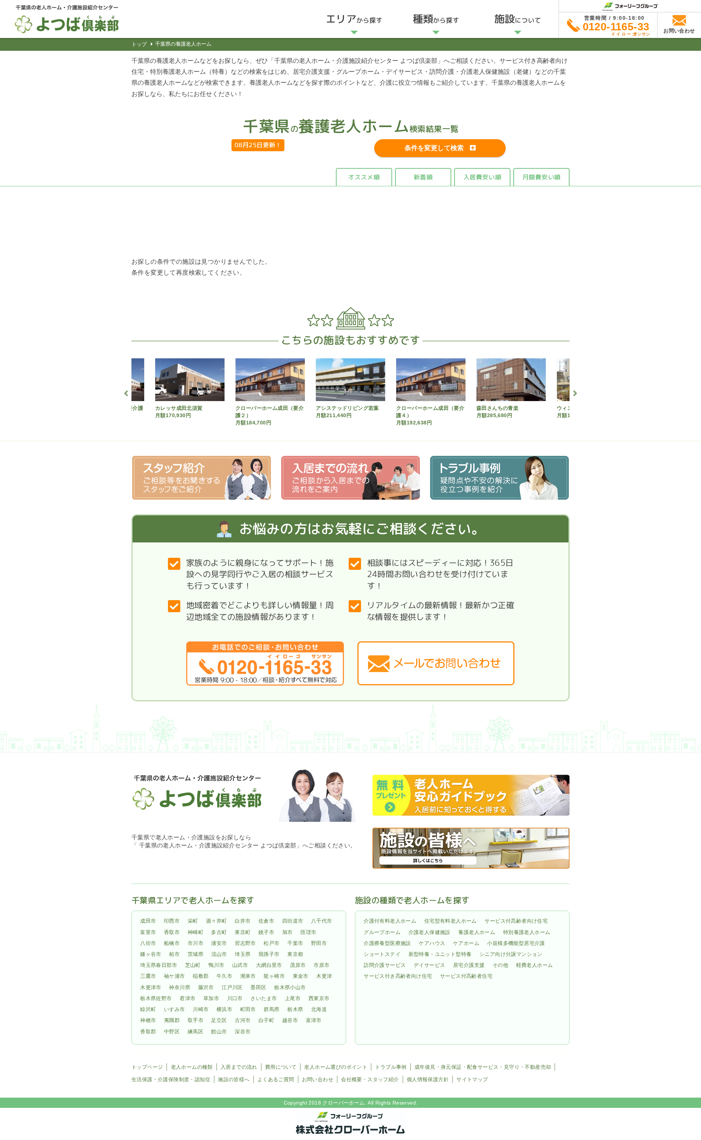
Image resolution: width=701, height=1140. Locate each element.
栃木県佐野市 (156, 998)
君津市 (187, 998)
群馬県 (271, 1009)
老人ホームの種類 (192, 1067)
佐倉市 (266, 921)
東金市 (301, 976)
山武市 (240, 965)
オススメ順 (364, 177)
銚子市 (266, 932)
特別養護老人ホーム (527, 932)
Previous (126, 392)
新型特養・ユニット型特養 (440, 954)
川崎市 (200, 1009)
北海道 (319, 1009)
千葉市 (295, 943)
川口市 (235, 998)
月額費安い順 (541, 177)
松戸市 (271, 943)
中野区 (172, 1031)
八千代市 (321, 921)
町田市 (248, 1009)
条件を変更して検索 (434, 148)
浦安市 (219, 943)
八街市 (148, 943)
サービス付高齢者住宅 (466, 976)
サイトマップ (472, 1079)
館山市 (219, 1031)
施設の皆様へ (233, 1079)
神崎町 (195, 932)
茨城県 (195, 954)
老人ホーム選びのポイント (335, 1067)
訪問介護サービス (385, 965)
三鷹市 (148, 976)
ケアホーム (466, 943)
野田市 (319, 943)
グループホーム (382, 932)
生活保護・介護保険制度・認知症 (170, 1079)
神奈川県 (179, 987)
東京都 (295, 954)
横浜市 (224, 1009)
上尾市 (292, 998)
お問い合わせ (317, 1079)
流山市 (219, 954)
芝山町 (193, 965)
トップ (139, 44)
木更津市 (150, 987)
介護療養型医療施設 (387, 943)
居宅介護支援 (468, 965)
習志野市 (245, 943)
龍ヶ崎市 (274, 976)
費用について (280, 1067)
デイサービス (429, 965)
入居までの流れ (239, 1067)
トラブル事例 (390, 1067)
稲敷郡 (200, 976)
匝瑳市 (308, 932)
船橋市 (172, 943)
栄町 (193, 921)
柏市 (174, 954)
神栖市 (148, 1020)
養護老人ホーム (476, 932)
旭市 (287, 932)
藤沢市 (206, 987)
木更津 (324, 976)
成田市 (148, 921)
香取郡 (148, 1031)
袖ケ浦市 (174, 976)
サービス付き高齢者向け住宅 (398, 976)
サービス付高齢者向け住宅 (516, 921)
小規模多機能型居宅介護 (516, 943)
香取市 (172, 932)
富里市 (148, 932)
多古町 (219, 932)
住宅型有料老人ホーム (450, 921)
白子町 (266, 1020)
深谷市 (242, 1031)
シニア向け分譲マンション (511, 954)
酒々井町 (216, 921)
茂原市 (298, 965)
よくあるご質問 (275, 1079)
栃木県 (295, 1009)
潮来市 (248, 976)
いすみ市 (174, 1009)
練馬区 (195, 1031)
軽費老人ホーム (534, 965)
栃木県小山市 (290, 987)
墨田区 (258, 987)
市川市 (195, 943)
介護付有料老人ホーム (390, 921)
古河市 (242, 1020)
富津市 (314, 1020)
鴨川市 (216, 965)
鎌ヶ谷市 (150, 954)
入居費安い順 (482, 177)
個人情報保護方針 (428, 1079)
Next (575, 392)
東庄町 (242, 932)
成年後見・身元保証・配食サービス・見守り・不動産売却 (482, 1067)
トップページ (147, 1067)
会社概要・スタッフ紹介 (370, 1079)
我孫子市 (269, 954)
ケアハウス (432, 943)
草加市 (211, 998)
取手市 (195, 1020)
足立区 (219, 1020)
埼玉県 (242, 954)
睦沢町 (148, 1009)
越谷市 (290, 1020)
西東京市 (319, 998)
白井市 (242, 921)
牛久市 (224, 976)
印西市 (172, 921)
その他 (500, 965)
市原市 (321, 965)
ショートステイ (382, 954)
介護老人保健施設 (430, 932)
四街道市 (292, 921)
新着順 (423, 177)
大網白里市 (269, 965)
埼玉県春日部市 (158, 965)
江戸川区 (232, 987)
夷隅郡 (172, 1020)
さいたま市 (263, 998)
